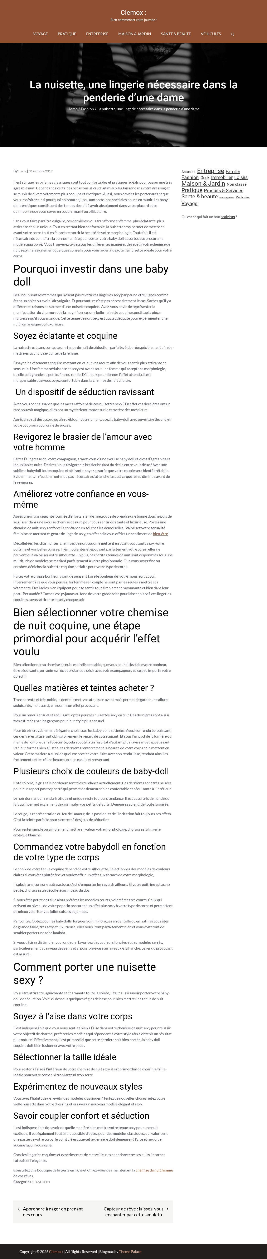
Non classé (237, 184)
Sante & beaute (176, 33)
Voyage (40, 33)
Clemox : (133, 12)
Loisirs (241, 177)
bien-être (160, 533)
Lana (22, 171)
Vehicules (211, 33)
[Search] (232, 34)
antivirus (228, 217)
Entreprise (97, 33)
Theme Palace (130, 1251)
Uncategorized (226, 197)
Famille (233, 171)
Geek (204, 177)
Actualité (188, 172)
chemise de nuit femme (154, 1170)
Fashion (41, 1182)
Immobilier (222, 177)
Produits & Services (223, 190)
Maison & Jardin (134, 33)
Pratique (67, 33)
